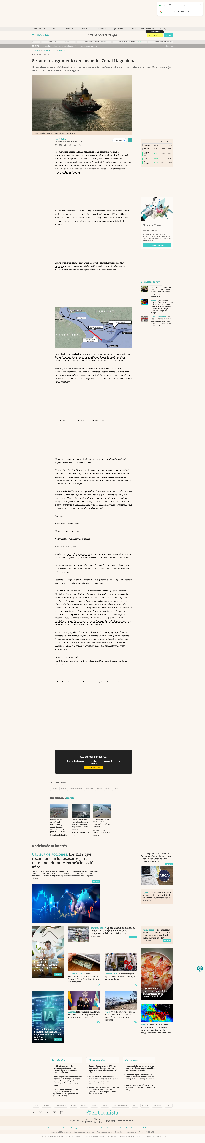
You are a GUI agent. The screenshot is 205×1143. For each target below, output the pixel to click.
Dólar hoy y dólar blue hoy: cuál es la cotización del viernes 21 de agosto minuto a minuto (159, 46)
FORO (134, 29)
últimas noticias (38, 29)
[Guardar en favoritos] (130, 140)
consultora (89, 788)
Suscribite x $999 (154, 35)
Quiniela (104, 1105)
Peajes (116, 788)
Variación (154, 142)
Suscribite (89, 1128)
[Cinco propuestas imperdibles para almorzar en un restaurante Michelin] (157, 974)
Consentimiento (130, 1132)
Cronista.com (115, 661)
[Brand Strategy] (99, 1121)
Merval (94, 1105)
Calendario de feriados (120, 1105)
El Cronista (36, 50)
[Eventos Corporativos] (87, 1121)
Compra (169, 142)
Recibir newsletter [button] (158, 245)
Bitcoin (73, 1105)
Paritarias (145, 1105)
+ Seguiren (120, 141)
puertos (99, 788)
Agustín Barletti (60, 139)
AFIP (134, 1105)
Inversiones (157, 1105)
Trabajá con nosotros (150, 1128)
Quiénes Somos (106, 1128)
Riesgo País (102, 29)
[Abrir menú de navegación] (33, 35)
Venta (163, 142)
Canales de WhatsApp (70, 1128)
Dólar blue (69, 29)
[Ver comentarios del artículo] (80, 145)
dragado (62, 50)
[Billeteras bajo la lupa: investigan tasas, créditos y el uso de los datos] (121, 962)
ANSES (169, 1105)
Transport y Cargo (49, 50)
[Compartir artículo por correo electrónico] (75, 145)
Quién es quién (119, 29)
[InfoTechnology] (126, 1121)
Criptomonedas (61, 1105)
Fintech (83, 1105)
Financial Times (152, 225)
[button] (200, 969)
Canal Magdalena (76, 788)
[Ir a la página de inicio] (43, 35)
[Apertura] (75, 1121)
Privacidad (118, 1132)
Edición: (164, 29)
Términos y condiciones (104, 1132)
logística (63, 788)
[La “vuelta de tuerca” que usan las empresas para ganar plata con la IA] (48, 1017)
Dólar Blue (46, 1105)
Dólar (55, 29)
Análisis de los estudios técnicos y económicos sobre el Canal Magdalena (81, 661)
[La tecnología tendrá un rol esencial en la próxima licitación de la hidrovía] (102, 811)
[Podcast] (110, 1121)
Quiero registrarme (93, 767)
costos (107, 788)
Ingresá (168, 35)
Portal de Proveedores (127, 1128)
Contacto (51, 1128)
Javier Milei (85, 29)
